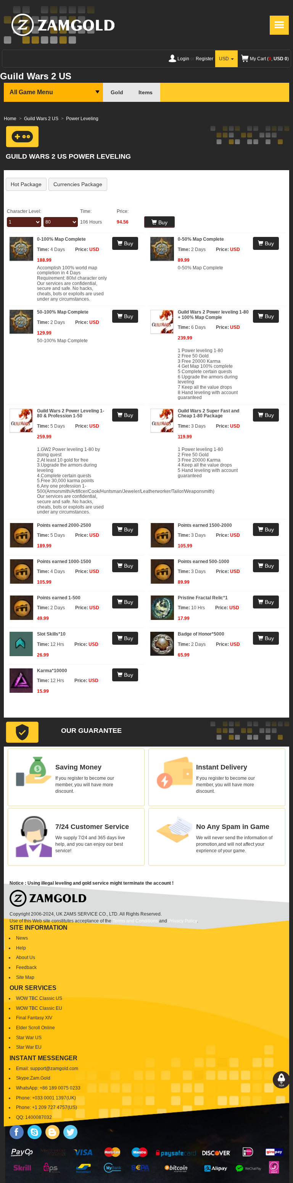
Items (145, 92)
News (22, 938)
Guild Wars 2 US (41, 118)
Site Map (25, 977)
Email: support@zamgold (42, 1068)
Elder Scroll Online (35, 1027)
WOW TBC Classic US (39, 998)
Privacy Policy (182, 921)
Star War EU (29, 1047)
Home (10, 118)
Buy (162, 222)
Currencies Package (77, 184)
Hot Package (26, 184)
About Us (25, 957)
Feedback (26, 967)
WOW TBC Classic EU (39, 1008)
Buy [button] (127, 243)
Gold (117, 92)
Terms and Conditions (135, 921)
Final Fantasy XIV (34, 1017)
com (73, 1068)
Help (21, 948)
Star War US (29, 1037)
